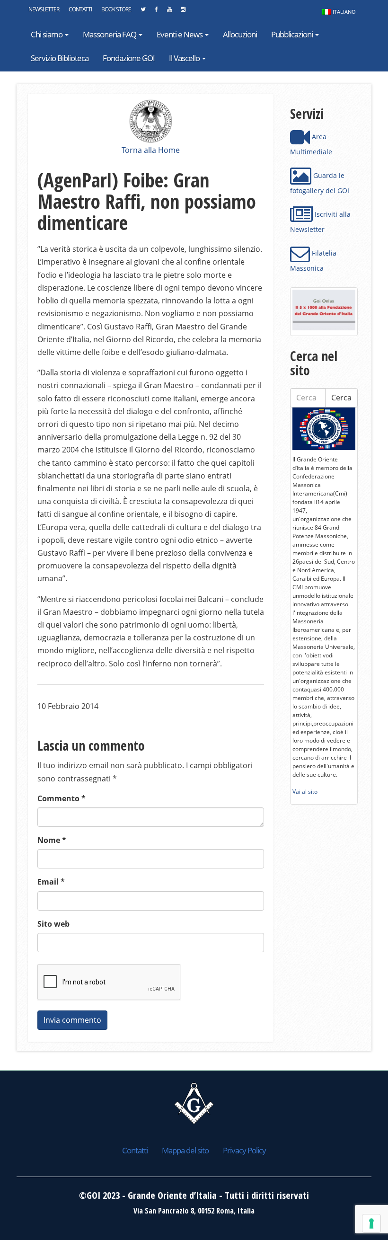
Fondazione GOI (129, 58)
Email (51, 882)
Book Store (116, 9)
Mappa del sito (185, 1150)
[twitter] (143, 12)
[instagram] (183, 12)
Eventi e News (180, 34)
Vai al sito (304, 792)
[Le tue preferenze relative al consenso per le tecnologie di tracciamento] (371, 1223)
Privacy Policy (244, 1150)
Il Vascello (185, 58)
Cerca (341, 397)
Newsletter (43, 9)
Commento (61, 798)
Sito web (53, 924)
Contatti (80, 9)
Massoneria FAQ (110, 34)
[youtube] (169, 12)
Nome (51, 840)
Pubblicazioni (292, 34)
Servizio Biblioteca (59, 58)
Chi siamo (47, 34)
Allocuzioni (240, 34)
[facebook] (156, 12)
